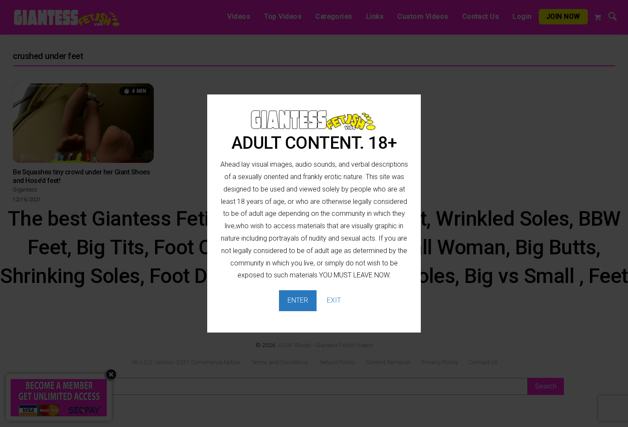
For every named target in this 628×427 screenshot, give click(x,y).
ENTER (298, 300)
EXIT (334, 300)
